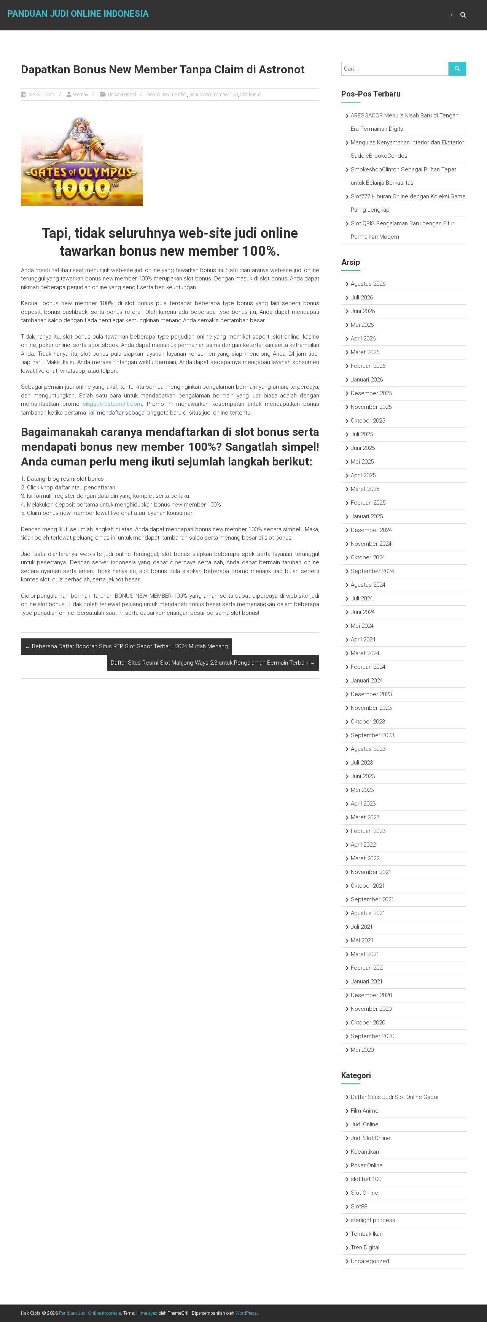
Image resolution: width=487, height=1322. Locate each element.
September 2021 (372, 899)
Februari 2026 (368, 366)
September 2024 (372, 571)
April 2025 (363, 475)
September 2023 (372, 735)
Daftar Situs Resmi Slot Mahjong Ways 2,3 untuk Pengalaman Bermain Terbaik (213, 662)
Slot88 (359, 1206)
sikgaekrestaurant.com (112, 404)
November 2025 (371, 407)
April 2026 (363, 338)
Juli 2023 (362, 762)
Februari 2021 (368, 967)
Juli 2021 (362, 926)
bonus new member (167, 94)
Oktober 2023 (368, 721)
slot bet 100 (366, 1179)
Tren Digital (365, 1247)
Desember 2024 (371, 530)
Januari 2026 (367, 379)
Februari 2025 (368, 502)
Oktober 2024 (368, 557)
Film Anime (365, 1110)
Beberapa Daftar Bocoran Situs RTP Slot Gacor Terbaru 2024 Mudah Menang (126, 646)
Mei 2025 (362, 461)
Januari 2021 (367, 981)
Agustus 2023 (368, 749)
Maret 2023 (365, 817)
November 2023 (371, 708)
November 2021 (371, 872)
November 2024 (371, 543)
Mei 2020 (362, 1050)
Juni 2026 (363, 311)
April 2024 (363, 639)
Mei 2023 (362, 790)
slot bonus (250, 94)
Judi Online (365, 1124)
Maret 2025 (365, 489)
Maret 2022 (365, 858)
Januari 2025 (367, 516)
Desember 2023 (371, 694)
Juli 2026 (362, 297)
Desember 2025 (371, 393)
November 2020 (371, 1008)
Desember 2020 (371, 995)
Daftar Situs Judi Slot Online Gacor (395, 1097)
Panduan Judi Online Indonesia (78, 14)
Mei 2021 (362, 940)
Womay (80, 94)
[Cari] (457, 69)
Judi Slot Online (370, 1138)
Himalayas (147, 1313)
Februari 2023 (368, 831)
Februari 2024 (368, 666)
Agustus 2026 (368, 283)
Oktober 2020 (368, 1022)
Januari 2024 (367, 680)
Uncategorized (122, 94)
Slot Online (364, 1192)
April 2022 (363, 844)
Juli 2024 (362, 598)
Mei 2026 (362, 324)
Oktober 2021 (368, 885)
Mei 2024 (362, 625)
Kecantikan (365, 1151)
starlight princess (373, 1220)
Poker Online (367, 1165)
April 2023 (363, 803)
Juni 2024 (363, 612)
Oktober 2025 (368, 420)
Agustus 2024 (368, 584)
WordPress (246, 1313)
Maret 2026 (365, 352)
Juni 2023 (363, 776)
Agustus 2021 (368, 913)
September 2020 (372, 1036)
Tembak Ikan (367, 1233)
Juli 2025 (362, 434)
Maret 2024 (365, 653)
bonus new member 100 (213, 94)
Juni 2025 (363, 448)
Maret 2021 (365, 954)
